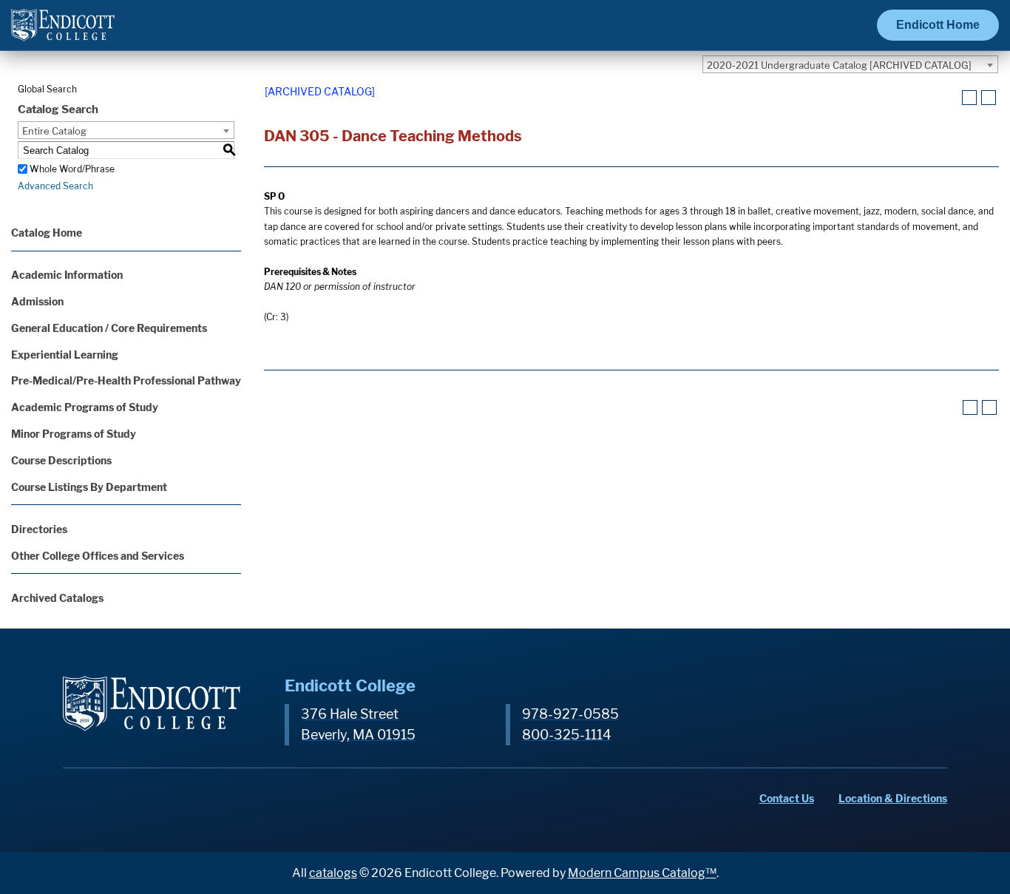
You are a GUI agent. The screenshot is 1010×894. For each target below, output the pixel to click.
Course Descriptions (61, 460)
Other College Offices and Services (97, 555)
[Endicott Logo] (63, 31)
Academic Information (67, 274)
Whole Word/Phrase (72, 169)
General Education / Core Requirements (109, 328)
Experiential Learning (64, 354)
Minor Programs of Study (73, 433)
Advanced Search (55, 186)
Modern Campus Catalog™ (642, 873)
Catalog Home (46, 232)
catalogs (333, 873)
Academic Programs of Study (84, 407)
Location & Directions (892, 798)
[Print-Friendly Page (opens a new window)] (969, 97)
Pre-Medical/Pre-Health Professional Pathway (126, 380)
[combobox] (850, 64)
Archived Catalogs (57, 598)
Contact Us (786, 798)
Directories (39, 529)
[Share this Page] (951, 98)
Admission (37, 301)
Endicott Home (938, 24)
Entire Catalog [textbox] (54, 131)
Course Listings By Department (89, 487)
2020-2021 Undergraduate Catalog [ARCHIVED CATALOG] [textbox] (839, 65)
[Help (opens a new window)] (988, 97)
